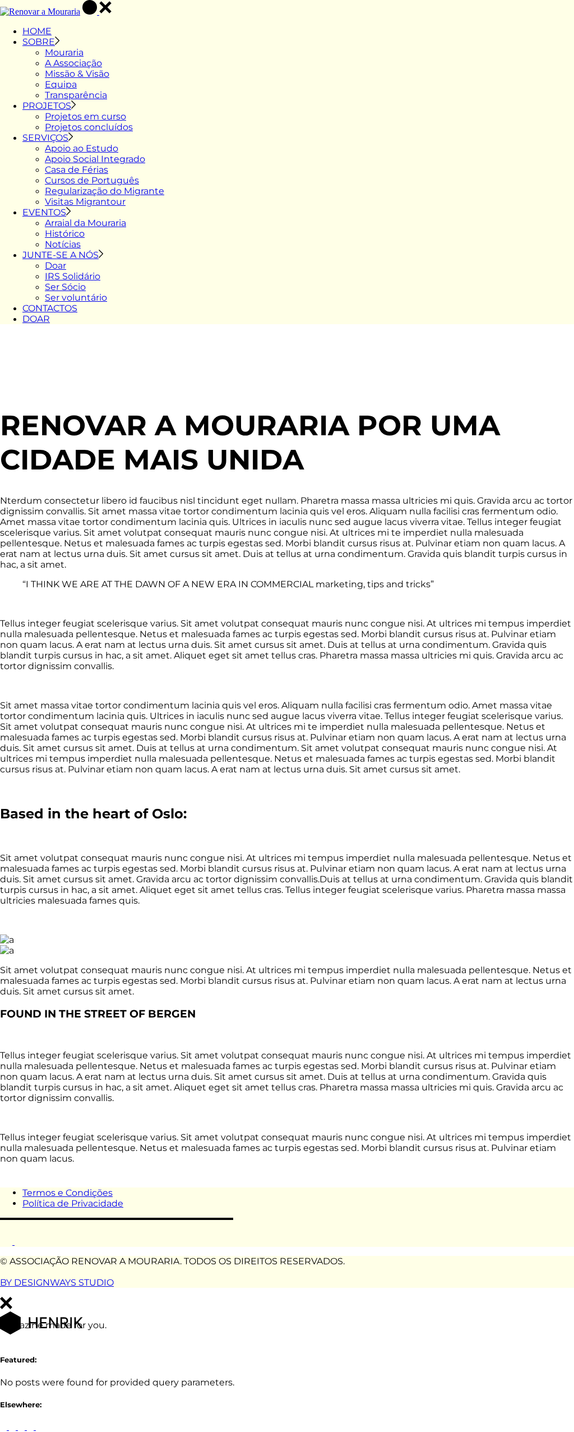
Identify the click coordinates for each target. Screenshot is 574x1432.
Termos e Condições (67, 1192)
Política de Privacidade (72, 1203)
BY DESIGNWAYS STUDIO (57, 1282)
